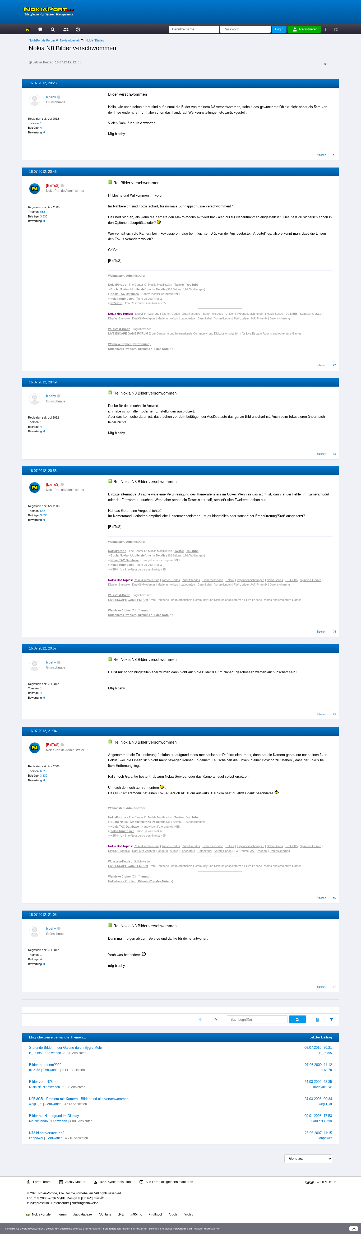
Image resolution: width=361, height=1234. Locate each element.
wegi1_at (35, 1104)
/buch (173, 1214)
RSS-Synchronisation (115, 1182)
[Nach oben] (332, 1020)
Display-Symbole (119, 318)
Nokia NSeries (95, 40)
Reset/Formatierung (146, 313)
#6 (334, 897)
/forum (62, 1214)
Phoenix (262, 318)
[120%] (335, 29)
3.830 (43, 216)
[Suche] (52, 29)
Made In (163, 318)
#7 (334, 986)
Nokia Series (275, 313)
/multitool (155, 1214)
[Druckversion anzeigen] (317, 1020)
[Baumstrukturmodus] (325, 64)
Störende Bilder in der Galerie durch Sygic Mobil (66, 1048)
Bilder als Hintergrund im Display (54, 1116)
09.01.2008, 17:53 (318, 1116)
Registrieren (308, 29)
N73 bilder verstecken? (46, 1133)
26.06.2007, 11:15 (318, 1133)
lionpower (36, 1138)
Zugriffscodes (191, 313)
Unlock (229, 313)
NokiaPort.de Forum (42, 40)
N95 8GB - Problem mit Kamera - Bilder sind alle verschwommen (78, 1099)
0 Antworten (51, 1069)
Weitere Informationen (206, 1228)
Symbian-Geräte (310, 313)
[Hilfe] (78, 29)
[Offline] (59, 97)
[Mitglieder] (65, 29)
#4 (334, 631)
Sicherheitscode (212, 313)
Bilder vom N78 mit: (44, 1082)
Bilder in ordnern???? (45, 1065)
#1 (334, 154)
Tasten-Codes (171, 313)
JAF (252, 318)
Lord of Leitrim (321, 1121)
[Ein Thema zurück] (201, 1020)
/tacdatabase (82, 1214)
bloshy (51, 97)
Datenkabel (204, 318)
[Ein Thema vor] (215, 1020)
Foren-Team (41, 1182)
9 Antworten (51, 1087)
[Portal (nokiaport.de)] (27, 29)
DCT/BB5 (291, 313)
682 (42, 211)
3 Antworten (58, 1121)
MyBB (61, 1198)
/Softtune (105, 1214)
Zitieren (321, 154)
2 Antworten (53, 1104)
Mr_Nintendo (38, 1121)
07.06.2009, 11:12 (318, 1065)
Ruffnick (35, 1087)
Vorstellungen (223, 318)
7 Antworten (52, 1053)
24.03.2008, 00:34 (318, 1099)
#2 (334, 365)
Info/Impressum (38, 1203)
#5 (334, 714)
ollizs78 (34, 1069)
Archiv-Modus (75, 1182)
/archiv (188, 1214)
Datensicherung (280, 318)
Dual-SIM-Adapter (143, 318)
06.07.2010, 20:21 (318, 1048)
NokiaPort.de (41, 1214)
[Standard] (326, 29)
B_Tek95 (35, 1053)
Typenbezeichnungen (250, 313)
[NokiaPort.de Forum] (40, 29)
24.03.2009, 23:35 (318, 1082)
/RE (121, 1214)
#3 (334, 453)
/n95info (136, 1214)
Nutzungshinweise (85, 1203)
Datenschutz (60, 1203)
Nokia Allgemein (70, 40)
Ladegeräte (188, 318)
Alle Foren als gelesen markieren (169, 1182)
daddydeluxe (322, 1087)
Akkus (174, 318)
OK (354, 1228)
